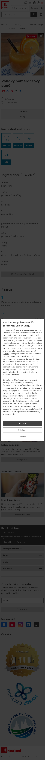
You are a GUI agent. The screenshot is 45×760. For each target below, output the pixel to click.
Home (4, 24)
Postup (22, 117)
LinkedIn (28, 624)
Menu (42, 2)
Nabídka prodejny (36, 8)
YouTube (12, 624)
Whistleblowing (33, 757)
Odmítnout (22, 430)
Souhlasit (22, 423)
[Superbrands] (22, 660)
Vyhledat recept (36, 24)
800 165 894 (9, 532)
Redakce (4, 757)
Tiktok (36, 624)
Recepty (18, 24)
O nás (5, 562)
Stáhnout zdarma (22, 515)
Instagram (20, 624)
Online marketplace (19, 8)
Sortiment (7, 568)
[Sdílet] (3, 91)
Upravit (22, 437)
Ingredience (22, 111)
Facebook (4, 624)
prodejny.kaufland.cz (12, 549)
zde (13, 401)
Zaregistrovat (22, 459)
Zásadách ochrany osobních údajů (27, 409)
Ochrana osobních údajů (17, 757)
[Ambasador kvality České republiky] (22, 725)
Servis (5, 555)
